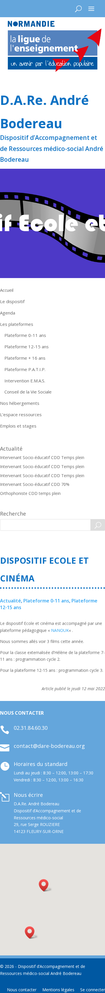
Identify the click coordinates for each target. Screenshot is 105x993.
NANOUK (60, 630)
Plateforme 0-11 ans (25, 335)
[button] (31, 932)
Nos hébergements (19, 403)
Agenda (7, 313)
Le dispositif (12, 301)
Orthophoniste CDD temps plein (30, 493)
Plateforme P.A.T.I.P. (25, 369)
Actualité (10, 600)
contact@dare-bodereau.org (49, 745)
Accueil (6, 290)
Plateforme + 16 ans (25, 358)
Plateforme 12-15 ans (26, 346)
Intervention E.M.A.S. (24, 381)
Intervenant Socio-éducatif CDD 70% (34, 484)
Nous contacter (21, 989)
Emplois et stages (18, 426)
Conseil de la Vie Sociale (28, 392)
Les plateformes (16, 324)
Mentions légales (58, 989)
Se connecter (92, 989)
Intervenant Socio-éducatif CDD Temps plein (42, 457)
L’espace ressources (21, 414)
